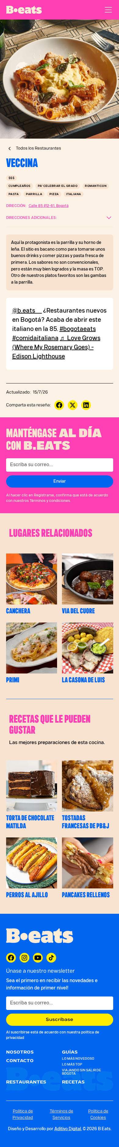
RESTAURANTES (26, 1082)
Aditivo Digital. (68, 1129)
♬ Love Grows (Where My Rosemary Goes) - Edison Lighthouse (56, 347)
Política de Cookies (98, 1114)
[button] (107, 9)
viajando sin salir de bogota (81, 1072)
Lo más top (72, 1064)
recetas (73, 1082)
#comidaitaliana (35, 338)
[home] (24, 10)
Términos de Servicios (61, 1114)
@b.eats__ (27, 311)
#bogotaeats (78, 329)
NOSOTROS (20, 1052)
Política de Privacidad (23, 1114)
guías (70, 1052)
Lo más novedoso (78, 1058)
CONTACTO (20, 1061)
